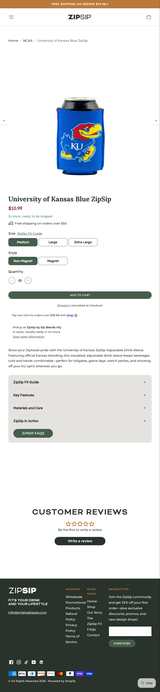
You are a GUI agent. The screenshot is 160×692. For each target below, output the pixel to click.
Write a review (80, 541)
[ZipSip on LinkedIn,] (42, 662)
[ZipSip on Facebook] (12, 662)
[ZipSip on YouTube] (35, 662)
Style (12, 253)
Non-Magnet (23, 261)
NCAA (27, 41)
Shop (91, 607)
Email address (123, 626)
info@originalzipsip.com (27, 612)
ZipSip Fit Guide (29, 234)
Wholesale (74, 597)
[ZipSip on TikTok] (27, 662)
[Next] (156, 121)
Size (11, 233)
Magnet (53, 261)
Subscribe (124, 644)
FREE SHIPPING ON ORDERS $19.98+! (80, 4)
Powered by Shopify (62, 681)
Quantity (15, 271)
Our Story (94, 612)
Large (53, 242)
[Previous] (4, 121)
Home (13, 41)
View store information (29, 336)
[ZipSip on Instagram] (19, 662)
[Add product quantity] (28, 280)
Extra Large (83, 242)
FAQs (91, 629)
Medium (23, 242)
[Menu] (11, 17)
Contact (93, 635)
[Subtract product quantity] (12, 280)
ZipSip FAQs (33, 433)
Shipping (63, 305)
